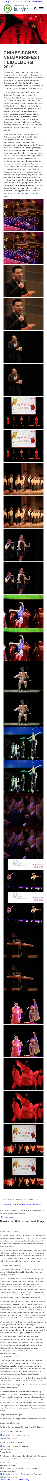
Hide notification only (21, 1479)
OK (2, 1217)
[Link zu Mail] (41, 1202)
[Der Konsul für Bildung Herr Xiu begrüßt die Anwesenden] (23, 313)
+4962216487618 (37, 2)
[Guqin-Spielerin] (23, 973)
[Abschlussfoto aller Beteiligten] (23, 1172)
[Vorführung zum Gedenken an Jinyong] (23, 1106)
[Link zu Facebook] (34, 1202)
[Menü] (40, 9)
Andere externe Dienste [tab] (8, 1387)
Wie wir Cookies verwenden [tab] (10, 1231)
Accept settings (6, 1479)
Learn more (9, 1217)
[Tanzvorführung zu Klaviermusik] (23, 907)
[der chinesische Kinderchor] (23, 511)
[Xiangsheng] (23, 1039)
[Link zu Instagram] (30, 1202)
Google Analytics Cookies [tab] (9, 1356)
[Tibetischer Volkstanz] (23, 643)
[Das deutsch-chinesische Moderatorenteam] (23, 445)
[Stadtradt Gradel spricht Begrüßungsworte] (23, 379)
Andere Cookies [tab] (6, 1452)
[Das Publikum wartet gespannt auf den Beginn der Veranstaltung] (23, 247)
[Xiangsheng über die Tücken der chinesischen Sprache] (23, 577)
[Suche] (34, 9)
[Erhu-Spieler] (23, 709)
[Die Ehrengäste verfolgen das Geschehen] (23, 841)
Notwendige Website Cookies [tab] (10, 1265)
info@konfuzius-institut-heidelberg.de (17, 2)
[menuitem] (34, 9)
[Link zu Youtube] (38, 1202)
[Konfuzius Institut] (19, 9)
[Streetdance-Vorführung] (23, 775)
